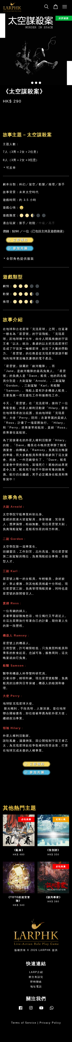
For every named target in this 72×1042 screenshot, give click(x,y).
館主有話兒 (36, 976)
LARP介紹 (36, 972)
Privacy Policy (50, 1022)
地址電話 (36, 986)
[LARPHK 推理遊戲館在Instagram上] (31, 1009)
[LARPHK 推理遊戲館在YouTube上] (41, 1009)
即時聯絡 (36, 981)
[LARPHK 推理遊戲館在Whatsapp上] (51, 1009)
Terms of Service (23, 1022)
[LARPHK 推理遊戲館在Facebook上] (20, 1009)
